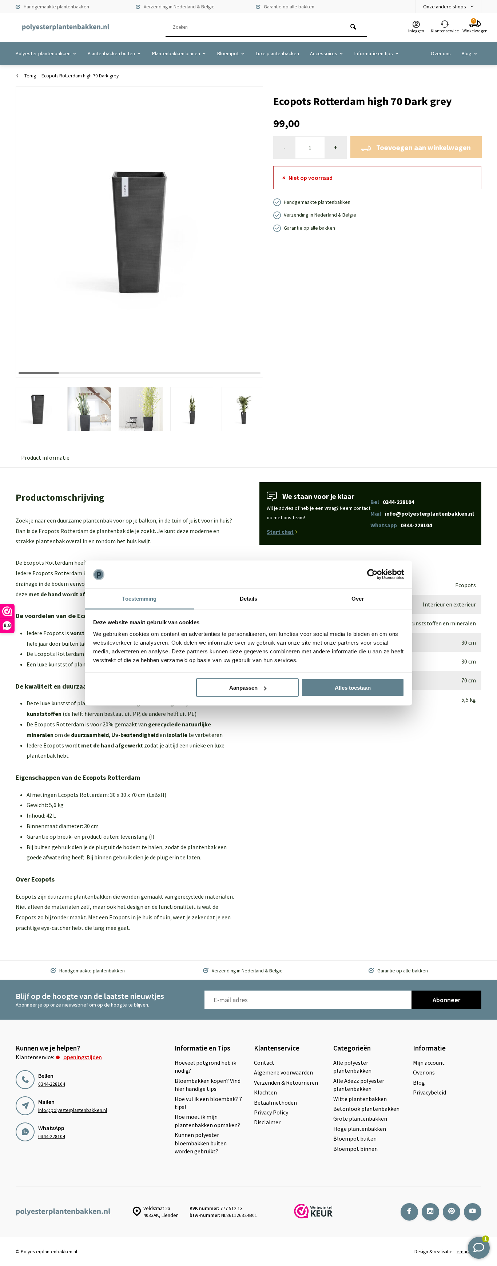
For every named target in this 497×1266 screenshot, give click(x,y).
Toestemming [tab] (139, 598)
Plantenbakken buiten (111, 53)
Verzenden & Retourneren (286, 1082)
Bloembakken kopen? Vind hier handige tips (207, 1084)
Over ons (441, 53)
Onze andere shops (444, 6)
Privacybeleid (429, 1092)
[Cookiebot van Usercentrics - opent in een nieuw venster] (372, 574)
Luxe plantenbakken (277, 53)
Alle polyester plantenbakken (352, 1066)
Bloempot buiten (355, 1138)
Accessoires (323, 53)
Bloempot (228, 53)
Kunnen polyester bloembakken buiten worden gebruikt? (201, 1143)
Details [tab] (249, 598)
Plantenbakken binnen (176, 53)
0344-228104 (51, 1084)
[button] (248, 232)
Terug (30, 76)
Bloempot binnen (355, 1148)
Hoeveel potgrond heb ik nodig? (205, 1066)
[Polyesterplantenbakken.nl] (65, 27)
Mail (422, 513)
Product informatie (45, 457)
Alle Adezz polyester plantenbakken (358, 1084)
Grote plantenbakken (360, 1118)
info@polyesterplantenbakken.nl (72, 1110)
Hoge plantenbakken (359, 1128)
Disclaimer (267, 1122)
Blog (467, 53)
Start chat (280, 531)
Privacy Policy (271, 1112)
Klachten (265, 1092)
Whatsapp (401, 525)
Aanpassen (243, 688)
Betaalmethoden (275, 1102)
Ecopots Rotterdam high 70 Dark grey (80, 76)
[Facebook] (409, 1212)
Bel (392, 501)
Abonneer (446, 1000)
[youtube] (472, 1212)
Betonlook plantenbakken (366, 1108)
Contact (264, 1062)
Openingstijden (82, 1057)
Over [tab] (357, 598)
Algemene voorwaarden (283, 1072)
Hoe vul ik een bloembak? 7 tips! (208, 1102)
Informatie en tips (373, 53)
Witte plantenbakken (360, 1098)
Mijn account (429, 1062)
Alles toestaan (353, 688)
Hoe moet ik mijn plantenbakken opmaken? (207, 1120)
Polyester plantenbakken (43, 53)
